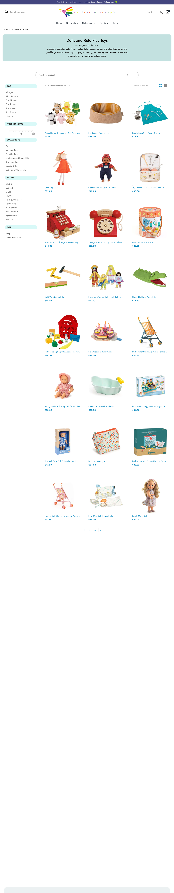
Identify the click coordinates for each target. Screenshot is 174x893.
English (149, 12)
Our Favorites (11, 162)
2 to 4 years (11, 108)
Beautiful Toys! (12, 154)
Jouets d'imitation (13, 237)
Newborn (10, 116)
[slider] (8, 131)
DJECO (9, 184)
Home (59, 23)
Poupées (9, 233)
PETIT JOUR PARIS (14, 200)
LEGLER (9, 188)
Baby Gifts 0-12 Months (16, 170)
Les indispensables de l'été (17, 158)
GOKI (8, 192)
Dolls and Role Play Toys (19, 29)
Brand (10, 177)
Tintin (115, 23)
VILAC (9, 196)
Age (9, 86)
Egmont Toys (11, 215)
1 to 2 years (11, 112)
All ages (9, 92)
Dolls (8, 146)
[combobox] (29, 12)
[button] (160, 86)
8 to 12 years (11, 100)
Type (9, 227)
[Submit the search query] (127, 75)
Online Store (72, 23)
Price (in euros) (15, 124)
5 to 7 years (11, 104)
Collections (87, 23)
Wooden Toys (11, 150)
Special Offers (12, 166)
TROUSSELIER (12, 207)
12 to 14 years (12, 96)
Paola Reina (11, 204)
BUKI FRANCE (12, 211)
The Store (104, 23)
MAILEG (9, 219)
